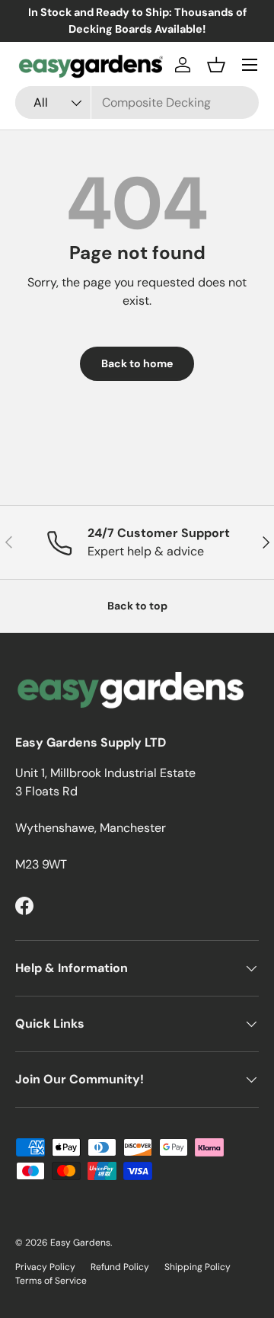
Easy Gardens (80, 1242)
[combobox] (137, 102)
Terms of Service (51, 1281)
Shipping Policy (197, 1267)
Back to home (137, 363)
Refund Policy (120, 1267)
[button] (216, 65)
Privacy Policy (45, 1267)
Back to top (137, 606)
